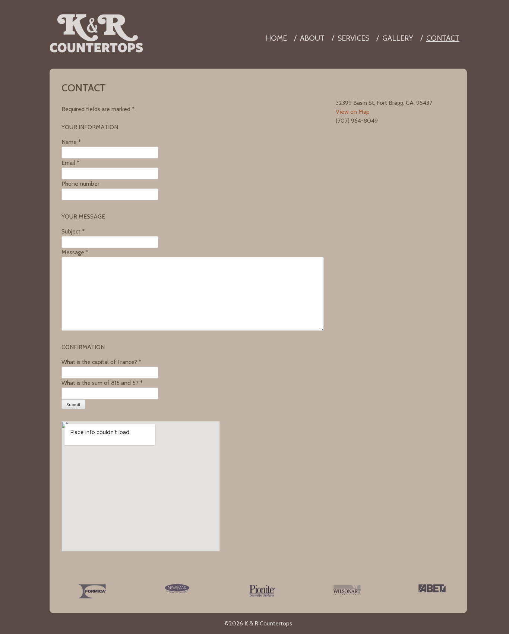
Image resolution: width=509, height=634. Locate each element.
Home (276, 38)
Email (70, 162)
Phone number (80, 183)
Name (71, 141)
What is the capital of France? (101, 361)
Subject (73, 231)
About (312, 38)
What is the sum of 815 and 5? (102, 382)
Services (353, 38)
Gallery (397, 38)
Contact (442, 38)
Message (74, 252)
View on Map (353, 111)
